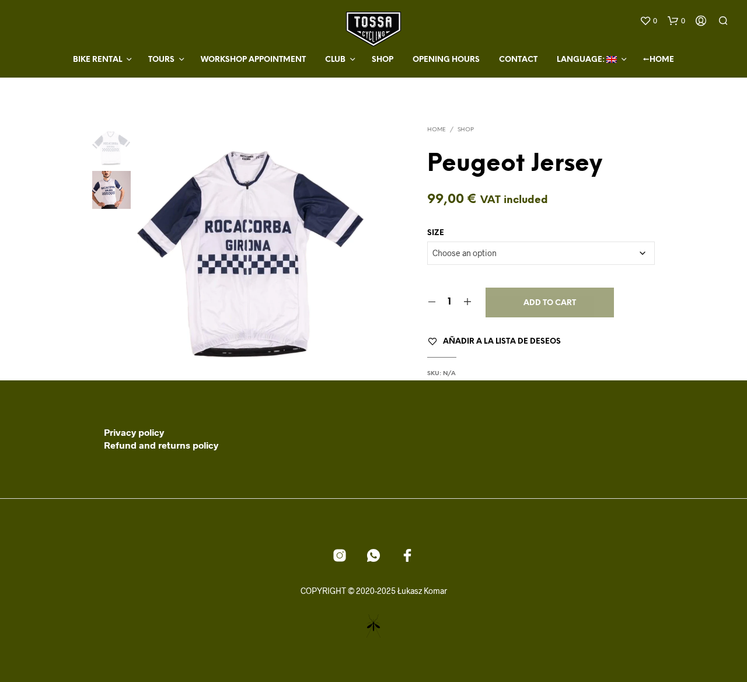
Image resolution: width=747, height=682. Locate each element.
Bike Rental (97, 60)
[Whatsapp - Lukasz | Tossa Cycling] (373, 555)
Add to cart (549, 303)
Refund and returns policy (161, 444)
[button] (648, 21)
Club (335, 60)
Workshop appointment (253, 60)
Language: (581, 60)
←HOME (658, 60)
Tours (161, 60)
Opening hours (446, 60)
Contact (518, 60)
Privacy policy (134, 432)
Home (436, 130)
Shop (382, 60)
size (435, 233)
